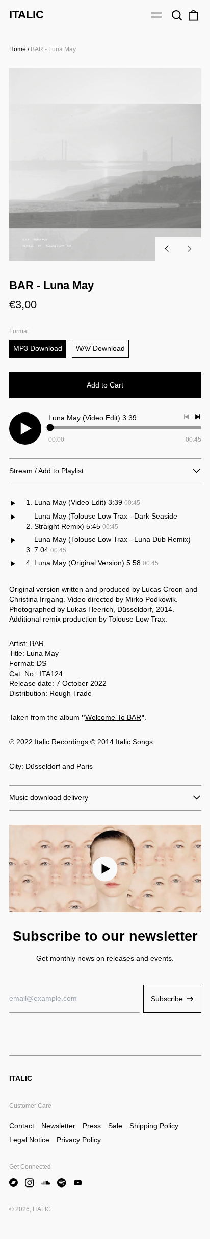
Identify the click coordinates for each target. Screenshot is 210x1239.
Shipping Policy (153, 1126)
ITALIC (26, 14)
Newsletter (58, 1126)
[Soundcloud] (45, 1183)
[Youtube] (78, 1183)
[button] (177, 15)
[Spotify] (61, 1183)
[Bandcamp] (13, 1183)
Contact (21, 1126)
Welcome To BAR (113, 717)
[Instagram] (29, 1183)
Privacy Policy (79, 1139)
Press (92, 1126)
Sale (115, 1126)
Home (17, 49)
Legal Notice (29, 1139)
